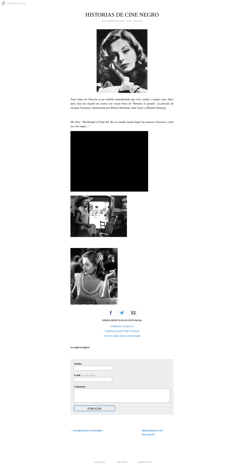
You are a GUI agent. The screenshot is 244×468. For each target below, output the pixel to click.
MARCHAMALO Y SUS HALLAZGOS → (152, 433)
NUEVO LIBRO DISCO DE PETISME (122, 336)
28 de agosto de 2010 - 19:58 (116, 21)
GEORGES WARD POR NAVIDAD (122, 331)
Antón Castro (17, 3)
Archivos (122, 462)
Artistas (137, 21)
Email (133, 313)
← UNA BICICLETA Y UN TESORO (86, 431)
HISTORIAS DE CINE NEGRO (122, 14)
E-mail (84, 375)
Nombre (78, 364)
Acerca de (99, 462)
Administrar (144, 462)
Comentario (79, 386)
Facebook (110, 313)
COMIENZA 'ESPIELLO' (122, 326)
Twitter (122, 313)
